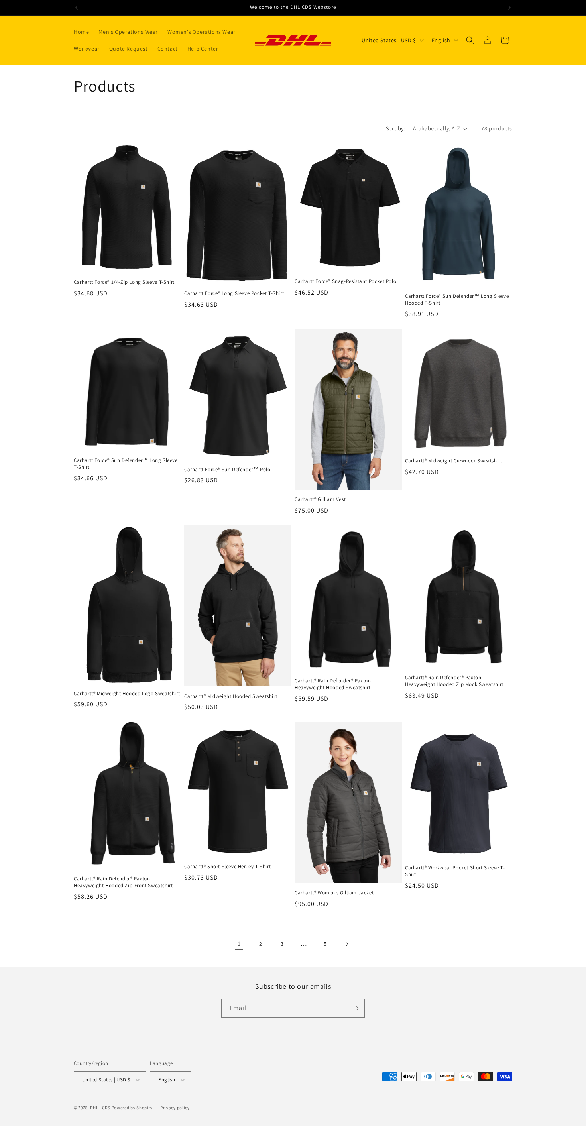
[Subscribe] (355, 1008)
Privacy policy (175, 1107)
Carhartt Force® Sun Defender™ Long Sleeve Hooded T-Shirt (457, 299)
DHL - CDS (100, 1107)
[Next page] (347, 944)
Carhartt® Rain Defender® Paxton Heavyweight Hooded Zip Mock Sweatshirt (454, 681)
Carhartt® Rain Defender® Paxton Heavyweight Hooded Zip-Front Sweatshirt (123, 882)
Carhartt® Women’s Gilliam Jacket (334, 893)
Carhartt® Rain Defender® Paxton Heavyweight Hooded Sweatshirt (333, 684)
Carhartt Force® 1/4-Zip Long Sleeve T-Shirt (124, 282)
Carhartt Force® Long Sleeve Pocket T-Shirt (234, 293)
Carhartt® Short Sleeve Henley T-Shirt (227, 866)
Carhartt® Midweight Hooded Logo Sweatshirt (127, 693)
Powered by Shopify (132, 1107)
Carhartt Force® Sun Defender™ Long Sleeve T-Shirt (126, 463)
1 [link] (239, 943)
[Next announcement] (509, 7)
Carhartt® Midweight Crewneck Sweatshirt (453, 461)
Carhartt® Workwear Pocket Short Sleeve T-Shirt (455, 871)
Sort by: (395, 128)
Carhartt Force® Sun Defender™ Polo (227, 469)
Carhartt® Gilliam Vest (320, 499)
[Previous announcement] (76, 7)
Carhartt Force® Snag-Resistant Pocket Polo (345, 281)
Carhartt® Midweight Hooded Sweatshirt (230, 696)
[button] (470, 40)
